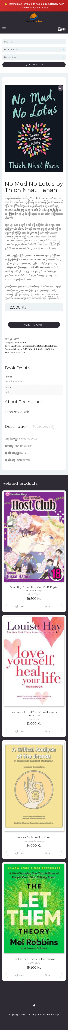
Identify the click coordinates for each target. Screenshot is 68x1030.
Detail (21, 606)
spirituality (39, 349)
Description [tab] (16, 426)
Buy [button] (50, 606)
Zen (23, 352)
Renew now (57, 3)
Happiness (27, 345)
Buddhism (16, 345)
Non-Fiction (21, 342)
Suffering (49, 349)
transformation (13, 352)
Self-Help (28, 349)
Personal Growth (13, 349)
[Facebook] (34, 1005)
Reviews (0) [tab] (43, 426)
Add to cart (34, 324)
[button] (60, 88)
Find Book (35, 64)
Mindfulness (51, 345)
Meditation (38, 345)
